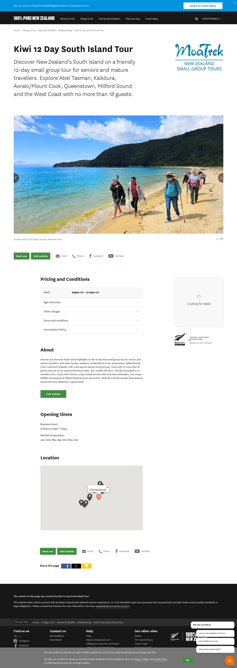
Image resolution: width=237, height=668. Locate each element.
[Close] (107, 487)
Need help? (55, 639)
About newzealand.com (98, 639)
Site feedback (57, 636)
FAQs (88, 636)
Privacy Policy (141, 659)
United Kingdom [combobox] (210, 18)
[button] (67, 18)
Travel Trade (141, 643)
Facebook (23, 645)
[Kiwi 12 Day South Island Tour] (199, 57)
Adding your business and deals (102, 643)
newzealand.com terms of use (112, 606)
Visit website (41, 256)
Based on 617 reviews (201, 343)
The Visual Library (144, 639)
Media (138, 636)
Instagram (24, 640)
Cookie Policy (160, 659)
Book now (21, 256)
